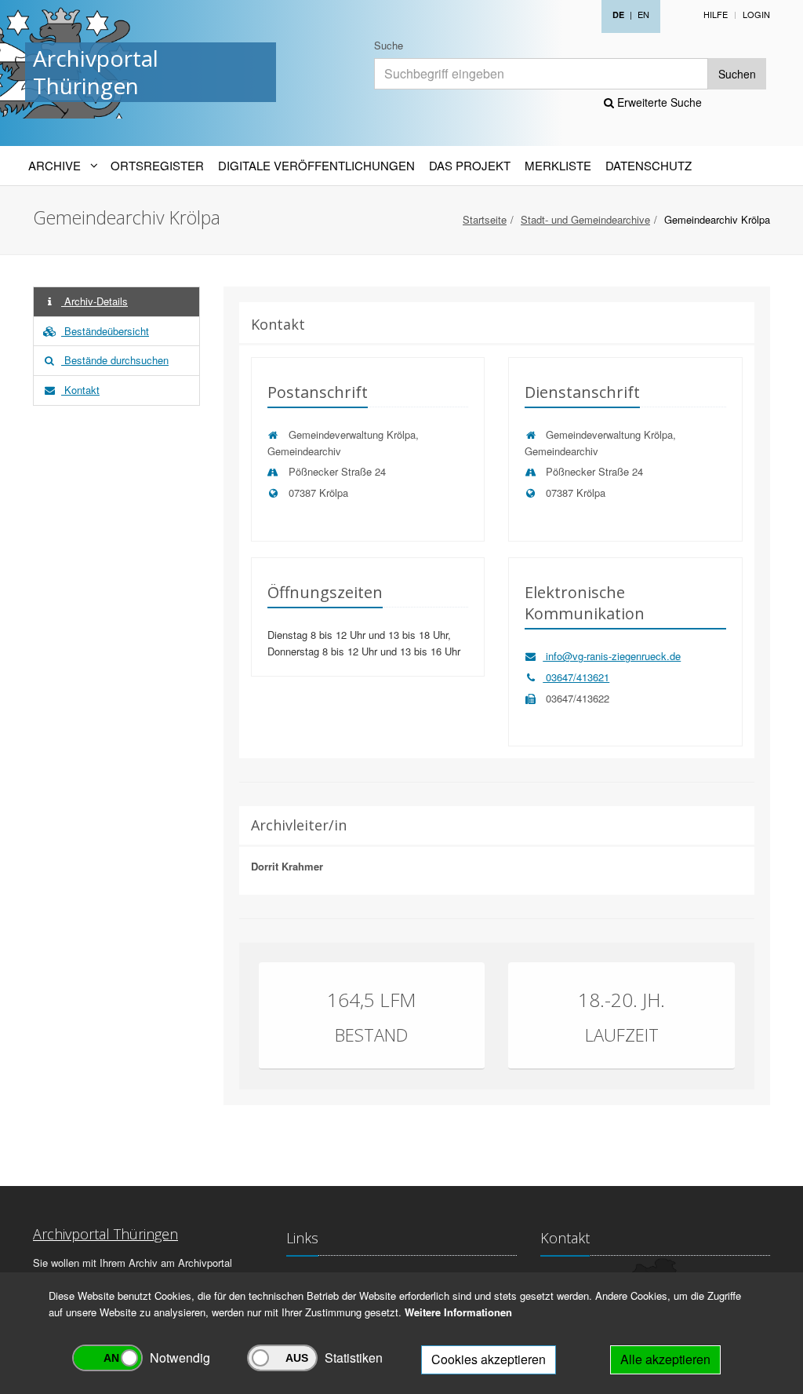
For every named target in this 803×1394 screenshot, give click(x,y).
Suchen (737, 74)
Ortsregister (157, 165)
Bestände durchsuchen (115, 359)
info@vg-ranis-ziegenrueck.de (612, 655)
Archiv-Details (94, 301)
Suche (388, 45)
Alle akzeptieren (665, 1359)
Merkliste (558, 165)
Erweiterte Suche (658, 102)
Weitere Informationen (458, 1312)
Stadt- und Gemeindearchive (585, 219)
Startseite (485, 219)
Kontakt (80, 389)
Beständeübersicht (105, 330)
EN (643, 14)
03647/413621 (576, 677)
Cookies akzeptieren (488, 1359)
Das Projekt (470, 165)
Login (756, 14)
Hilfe (715, 14)
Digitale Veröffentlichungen (316, 165)
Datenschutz (648, 165)
